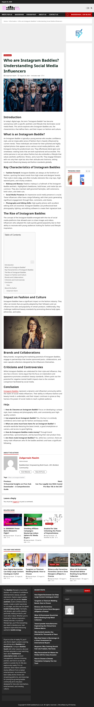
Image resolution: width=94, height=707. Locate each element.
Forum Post (31, 15)
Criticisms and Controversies (15, 280)
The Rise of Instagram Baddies (15, 272)
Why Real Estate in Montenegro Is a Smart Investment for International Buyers (46, 640)
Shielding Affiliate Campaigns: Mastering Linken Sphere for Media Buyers (31, 533)
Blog (35, 523)
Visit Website (25, 472)
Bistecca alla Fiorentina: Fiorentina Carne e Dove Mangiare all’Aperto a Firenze (58, 572)
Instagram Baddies (11, 391)
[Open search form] (91, 8)
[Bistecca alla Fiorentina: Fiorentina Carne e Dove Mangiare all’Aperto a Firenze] (58, 560)
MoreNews (62, 705)
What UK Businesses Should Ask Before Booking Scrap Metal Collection (78, 572)
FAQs (8, 285)
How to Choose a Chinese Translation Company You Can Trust (70, 180)
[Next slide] (89, 171)
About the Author (11, 288)
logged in (16, 502)
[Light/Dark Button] (87, 8)
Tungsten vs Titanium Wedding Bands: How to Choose (35, 571)
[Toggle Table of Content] (31, 262)
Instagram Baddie (36, 121)
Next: (48, 484)
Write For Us (7, 15)
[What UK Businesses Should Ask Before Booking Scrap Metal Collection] (80, 560)
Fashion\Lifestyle (32, 564)
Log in (67, 599)
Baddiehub (19, 15)
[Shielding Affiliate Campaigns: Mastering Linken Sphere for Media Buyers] (33, 520)
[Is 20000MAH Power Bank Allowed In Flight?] (13, 520)
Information (7, 55)
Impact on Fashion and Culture (15, 275)
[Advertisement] (33, 39)
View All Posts (40, 472)
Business (52, 564)
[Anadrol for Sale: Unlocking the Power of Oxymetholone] (53, 520)
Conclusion (8, 282)
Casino (7, 564)
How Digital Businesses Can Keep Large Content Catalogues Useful (14, 571)
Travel (15, 523)
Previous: (17, 485)
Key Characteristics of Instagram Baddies (19, 270)
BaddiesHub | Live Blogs (81, 15)
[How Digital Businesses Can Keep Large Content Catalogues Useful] (14, 560)
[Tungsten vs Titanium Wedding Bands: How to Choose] (36, 560)
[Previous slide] (87, 171)
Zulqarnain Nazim (10, 76)
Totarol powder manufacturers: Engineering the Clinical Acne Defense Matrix (45, 626)
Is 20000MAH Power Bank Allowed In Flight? (12, 530)
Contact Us (53, 15)
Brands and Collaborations (14, 277)
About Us (42, 15)
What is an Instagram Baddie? (15, 267)
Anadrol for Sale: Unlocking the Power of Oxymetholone (52, 530)
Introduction (9, 265)
